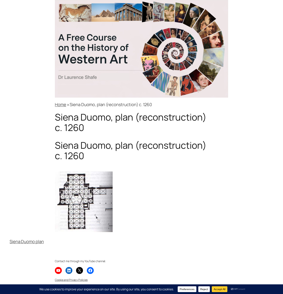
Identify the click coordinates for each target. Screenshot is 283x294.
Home (60, 104)
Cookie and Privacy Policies (71, 280)
